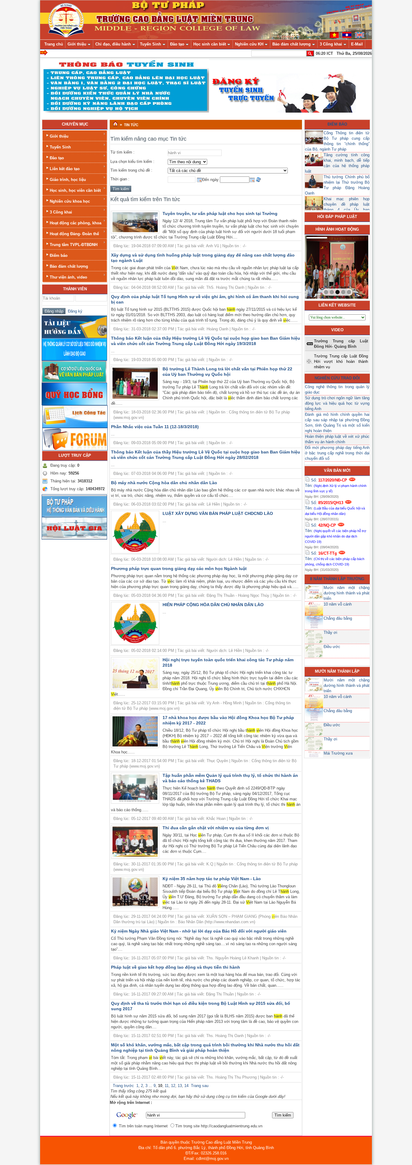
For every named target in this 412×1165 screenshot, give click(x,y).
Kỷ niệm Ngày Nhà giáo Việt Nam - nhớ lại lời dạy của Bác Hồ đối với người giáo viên (199, 931)
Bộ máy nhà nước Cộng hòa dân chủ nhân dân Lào (164, 482)
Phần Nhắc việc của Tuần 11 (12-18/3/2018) (155, 426)
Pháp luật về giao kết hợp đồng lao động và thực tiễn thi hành (175, 967)
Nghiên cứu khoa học (70, 201)
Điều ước (332, 646)
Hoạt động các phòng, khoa (75, 223)
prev (321, 266)
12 (173, 1085)
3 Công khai (61, 212)
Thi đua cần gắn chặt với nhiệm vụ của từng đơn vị (216, 827)
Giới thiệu (59, 136)
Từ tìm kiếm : (122, 152)
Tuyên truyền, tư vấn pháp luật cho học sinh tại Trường (220, 213)
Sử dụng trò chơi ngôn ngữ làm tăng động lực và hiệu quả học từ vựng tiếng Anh (337, 403)
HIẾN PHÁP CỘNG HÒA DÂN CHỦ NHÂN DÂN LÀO (213, 604)
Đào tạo (57, 158)
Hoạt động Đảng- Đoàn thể (74, 234)
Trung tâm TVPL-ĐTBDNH (73, 244)
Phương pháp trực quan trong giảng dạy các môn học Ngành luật (179, 568)
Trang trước (123, 1085)
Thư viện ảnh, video (68, 277)
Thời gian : (119, 179)
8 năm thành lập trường (337, 579)
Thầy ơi (330, 632)
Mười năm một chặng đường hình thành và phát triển (346, 593)
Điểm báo (59, 255)
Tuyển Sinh (60, 147)
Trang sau (199, 1085)
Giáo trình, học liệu (68, 179)
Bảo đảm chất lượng (69, 266)
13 (180, 1085)
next (351, 266)
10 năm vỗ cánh (338, 604)
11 (167, 1085)
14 (186, 1085)
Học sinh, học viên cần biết (75, 190)
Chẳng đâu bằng (338, 618)
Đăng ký (73, 311)
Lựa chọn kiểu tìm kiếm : (132, 161)
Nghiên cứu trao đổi (337, 378)
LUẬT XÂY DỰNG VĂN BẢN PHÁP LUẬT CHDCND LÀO (218, 513)
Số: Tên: (335, 485)
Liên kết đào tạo (65, 169)
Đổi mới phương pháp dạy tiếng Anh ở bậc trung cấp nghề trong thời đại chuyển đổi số (337, 453)
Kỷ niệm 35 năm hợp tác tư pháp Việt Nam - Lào (212, 878)
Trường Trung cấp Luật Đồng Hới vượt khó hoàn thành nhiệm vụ (341, 361)
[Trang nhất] (115, 124)
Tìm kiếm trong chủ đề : (131, 170)
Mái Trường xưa (338, 753)
